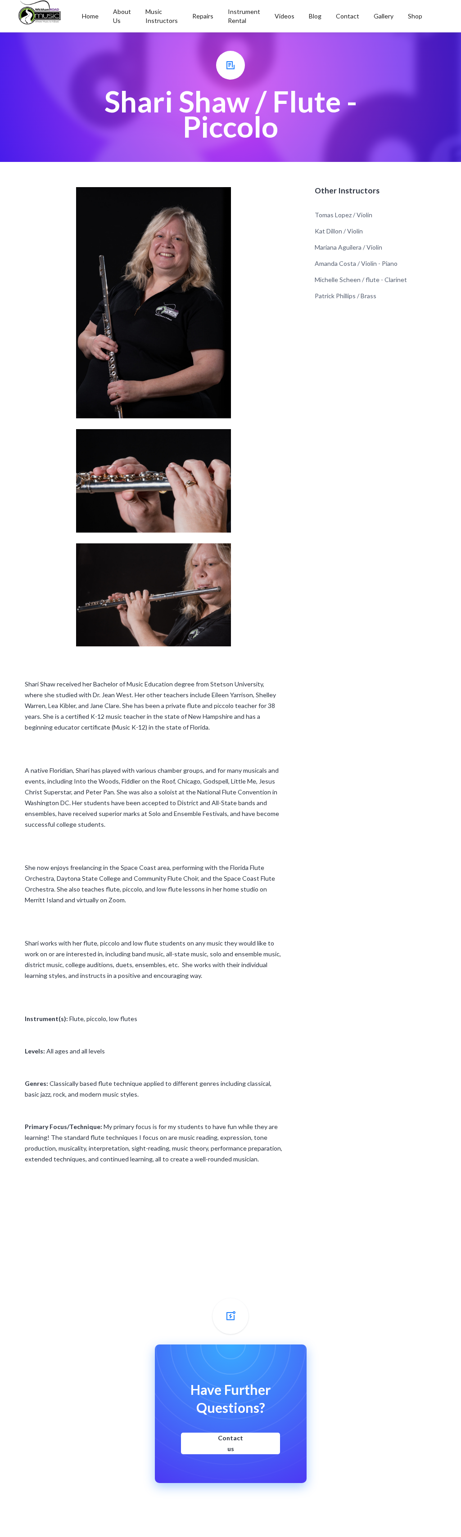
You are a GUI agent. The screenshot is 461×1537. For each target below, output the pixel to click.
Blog (315, 16)
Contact (347, 16)
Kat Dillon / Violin (339, 231)
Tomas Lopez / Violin (343, 215)
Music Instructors (161, 16)
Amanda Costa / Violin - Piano (356, 263)
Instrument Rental (244, 16)
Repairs (202, 16)
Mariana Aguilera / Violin (348, 247)
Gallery (383, 16)
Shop (415, 16)
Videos (284, 16)
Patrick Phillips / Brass (345, 296)
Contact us (230, 1443)
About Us (122, 16)
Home (90, 16)
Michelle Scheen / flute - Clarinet (361, 279)
